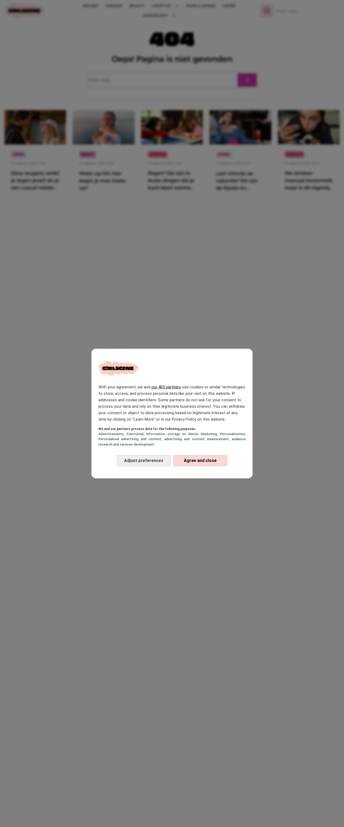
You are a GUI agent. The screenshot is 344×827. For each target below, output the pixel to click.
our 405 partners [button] (166, 387)
